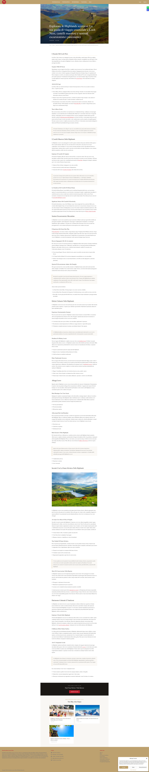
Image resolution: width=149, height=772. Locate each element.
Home (50, 45)
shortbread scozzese (88, 364)
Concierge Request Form (104, 760)
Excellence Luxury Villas (56, 760)
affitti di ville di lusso (83, 440)
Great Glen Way (77, 103)
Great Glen (80, 160)
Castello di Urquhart (67, 169)
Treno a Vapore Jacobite (91, 211)
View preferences (142, 767)
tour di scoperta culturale (64, 625)
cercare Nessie (79, 78)
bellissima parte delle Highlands (67, 117)
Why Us (101, 752)
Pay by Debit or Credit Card (105, 759)
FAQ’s (101, 753)
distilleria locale (82, 341)
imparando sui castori (73, 590)
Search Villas (74, 691)
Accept (123, 767)
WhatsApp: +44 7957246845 (57, 754)
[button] (146, 758)
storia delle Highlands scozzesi (59, 197)
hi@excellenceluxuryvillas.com (58, 758)
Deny (133, 767)
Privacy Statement (133, 769)
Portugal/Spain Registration (105, 761)
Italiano (51, 22)
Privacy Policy (102, 756)
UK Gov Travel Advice (104, 757)
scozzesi (84, 647)
